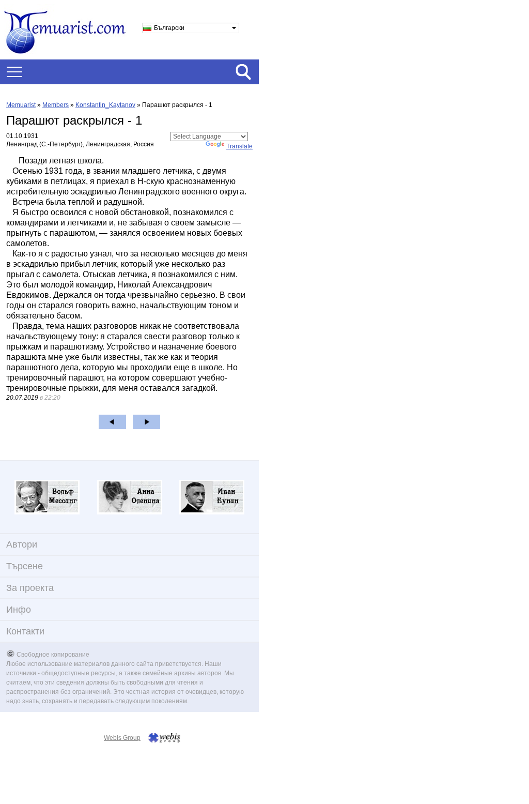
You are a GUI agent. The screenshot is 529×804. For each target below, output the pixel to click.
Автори (21, 544)
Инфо (18, 609)
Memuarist (21, 105)
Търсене (24, 566)
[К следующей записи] (146, 422)
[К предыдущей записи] (112, 422)
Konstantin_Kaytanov (105, 105)
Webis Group (122, 737)
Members (55, 105)
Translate (239, 146)
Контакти (25, 631)
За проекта (30, 588)
